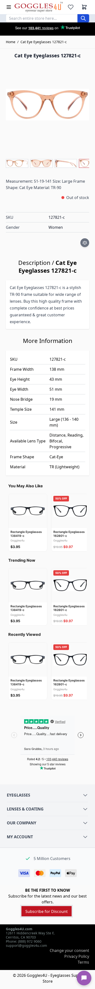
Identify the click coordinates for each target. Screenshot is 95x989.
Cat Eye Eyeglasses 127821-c (43, 42)
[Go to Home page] (39, 7)
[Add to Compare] (84, 242)
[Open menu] (9, 7)
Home (10, 42)
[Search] (83, 18)
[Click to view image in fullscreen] (47, 104)
